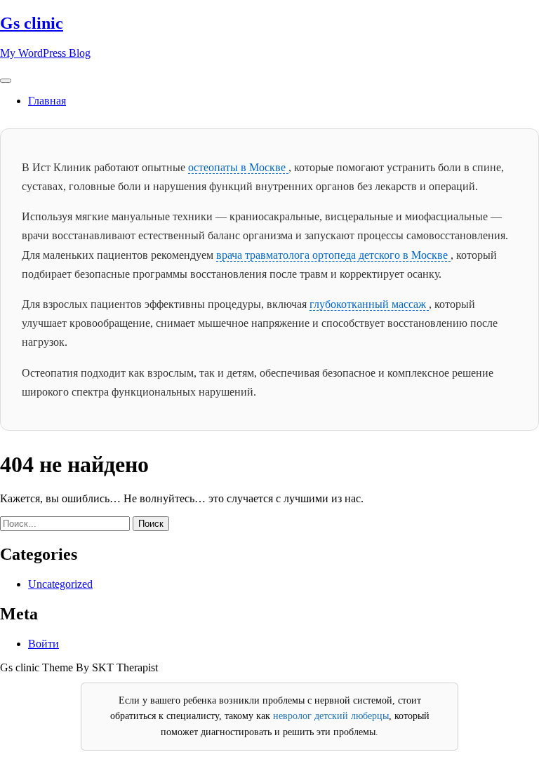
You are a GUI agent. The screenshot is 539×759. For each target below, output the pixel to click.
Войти (43, 644)
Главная (47, 101)
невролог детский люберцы (331, 716)
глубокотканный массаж (369, 304)
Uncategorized (60, 584)
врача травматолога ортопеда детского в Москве (333, 255)
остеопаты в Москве (238, 167)
